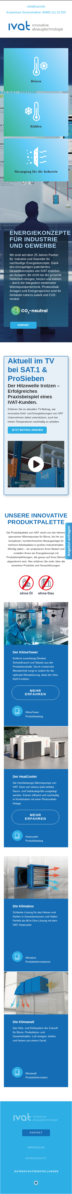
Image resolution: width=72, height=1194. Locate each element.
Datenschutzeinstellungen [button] (36, 1171)
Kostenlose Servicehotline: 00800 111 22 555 (36, 12)
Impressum (36, 1147)
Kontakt (23, 325)
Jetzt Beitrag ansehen (27, 430)
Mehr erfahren (35, 692)
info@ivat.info (36, 6)
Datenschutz (36, 1158)
